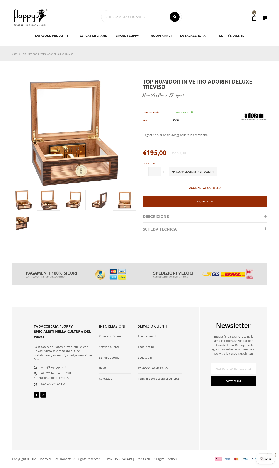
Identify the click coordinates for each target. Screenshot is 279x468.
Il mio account (147, 336)
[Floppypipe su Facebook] (36, 395)
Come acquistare (110, 336)
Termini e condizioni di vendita (158, 379)
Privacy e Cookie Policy (153, 368)
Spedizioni (145, 357)
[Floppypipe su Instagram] (43, 395)
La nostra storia (109, 357)
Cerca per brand (93, 36)
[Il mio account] (265, 18)
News (102, 368)
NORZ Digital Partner (162, 459)
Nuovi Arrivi (161, 36)
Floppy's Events (231, 36)
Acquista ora (205, 201)
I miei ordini (146, 347)
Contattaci (106, 379)
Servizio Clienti (109, 347)
